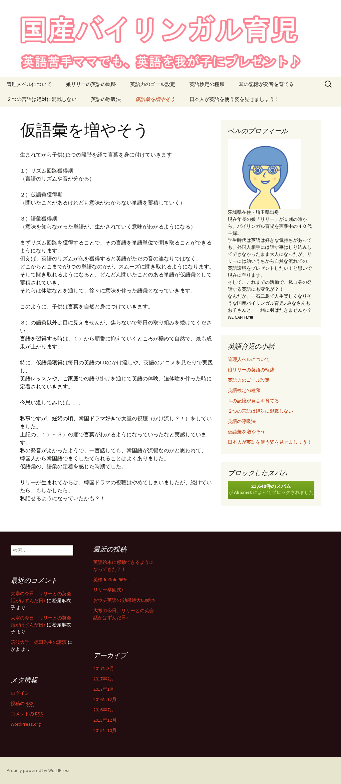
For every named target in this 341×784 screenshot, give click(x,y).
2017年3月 (103, 668)
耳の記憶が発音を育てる (266, 84)
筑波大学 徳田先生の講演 (39, 642)
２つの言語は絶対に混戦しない (42, 99)
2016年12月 (105, 699)
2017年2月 (103, 679)
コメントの (27, 714)
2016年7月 (103, 710)
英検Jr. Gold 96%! (111, 580)
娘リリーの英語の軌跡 (91, 84)
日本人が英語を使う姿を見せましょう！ (234, 99)
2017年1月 (103, 689)
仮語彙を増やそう (155, 99)
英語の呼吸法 (106, 99)
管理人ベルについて (29, 84)
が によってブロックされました (271, 489)
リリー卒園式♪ (108, 590)
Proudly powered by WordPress (39, 770)
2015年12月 (105, 720)
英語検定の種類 (206, 84)
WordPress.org (26, 724)
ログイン (20, 693)
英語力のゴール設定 (152, 84)
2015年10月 (105, 730)
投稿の (22, 703)
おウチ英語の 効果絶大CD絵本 (124, 600)
